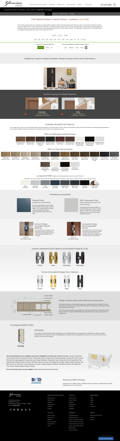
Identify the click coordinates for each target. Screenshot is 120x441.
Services (50, 408)
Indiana (40, 369)
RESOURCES (71, 4)
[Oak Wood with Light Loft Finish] (5, 154)
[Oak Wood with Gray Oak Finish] (114, 154)
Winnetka (32, 366)
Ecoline (55, 14)
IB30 (71, 39)
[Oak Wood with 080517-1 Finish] (25, 154)
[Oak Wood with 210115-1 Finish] (55, 154)
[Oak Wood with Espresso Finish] (104, 154)
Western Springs (19, 366)
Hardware (71, 408)
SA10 (35, 39)
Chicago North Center (72, 358)
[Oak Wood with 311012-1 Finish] (45, 154)
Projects (60, 4)
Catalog (52, 4)
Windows (50, 402)
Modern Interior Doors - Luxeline (60, 19)
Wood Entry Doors (73, 417)
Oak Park (68, 364)
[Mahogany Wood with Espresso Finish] (50, 139)
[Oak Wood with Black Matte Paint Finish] (65, 164)
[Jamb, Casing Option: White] (78, 103)
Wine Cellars (72, 428)
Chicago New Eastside (60, 358)
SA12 (43, 39)
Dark (77, 47)
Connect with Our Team (106, 438)
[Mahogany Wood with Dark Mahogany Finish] (60, 139)
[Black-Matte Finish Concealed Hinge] (80, 258)
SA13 (47, 39)
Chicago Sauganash (18, 360)
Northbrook (56, 364)
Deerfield (17, 362)
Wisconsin (50, 369)
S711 (55, 39)
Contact (92, 419)
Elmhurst (23, 362)
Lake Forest (12, 364)
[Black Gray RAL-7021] (75, 182)
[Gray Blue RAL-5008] (55, 182)
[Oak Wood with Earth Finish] (75, 154)
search (114, 4)
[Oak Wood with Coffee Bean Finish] (94, 154)
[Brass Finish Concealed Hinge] (53, 258)
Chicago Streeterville (41, 360)
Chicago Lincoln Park (26, 358)
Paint (82, 47)
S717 (67, 39)
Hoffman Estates (69, 362)
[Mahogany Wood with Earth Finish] (20, 139)
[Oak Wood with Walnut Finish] (84, 154)
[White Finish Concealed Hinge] (66, 281)
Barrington (66, 356)
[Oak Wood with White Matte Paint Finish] (55, 164)
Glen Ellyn (34, 362)
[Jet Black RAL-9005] (84, 182)
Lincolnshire (37, 364)
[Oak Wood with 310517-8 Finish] (35, 154)
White (47, 47)
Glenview (45, 362)
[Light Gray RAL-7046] (45, 182)
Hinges (66, 35)
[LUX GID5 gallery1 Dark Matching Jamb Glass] (60, 78)
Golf (50, 362)
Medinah (43, 364)
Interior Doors (11, 10)
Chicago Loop (49, 358)
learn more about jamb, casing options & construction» (42, 114)
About (80, 4)
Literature (92, 406)
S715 (59, 39)
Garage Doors (51, 404)
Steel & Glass (63, 14)
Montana (44, 369)
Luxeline (48, 14)
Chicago (71, 356)
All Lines (83, 39)
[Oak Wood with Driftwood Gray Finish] (45, 164)
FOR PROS (88, 4)
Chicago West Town (64, 360)
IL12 (78, 39)
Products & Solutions (38, 4)
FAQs (91, 398)
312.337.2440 (106, 4)
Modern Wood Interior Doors (76, 423)
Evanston (28, 362)
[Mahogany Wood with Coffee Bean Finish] (40, 139)
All (51, 47)
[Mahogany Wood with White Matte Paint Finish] (79, 139)
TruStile (71, 14)
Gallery (92, 400)
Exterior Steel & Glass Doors (76, 421)
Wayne (12, 366)
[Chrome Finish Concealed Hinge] (39, 258)
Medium (71, 47)
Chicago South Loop (30, 360)
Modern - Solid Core (27, 10)
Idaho (36, 369)
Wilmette (26, 366)
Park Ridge (74, 364)
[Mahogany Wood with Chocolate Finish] (70, 139)
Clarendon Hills (10, 362)
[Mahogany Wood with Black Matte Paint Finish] (89, 139)
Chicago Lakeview (15, 358)
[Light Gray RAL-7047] (35, 182)
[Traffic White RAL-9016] (25, 182)
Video (91, 402)
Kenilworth (77, 362)
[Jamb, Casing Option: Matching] (41, 103)
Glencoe (40, 362)
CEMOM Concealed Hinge (25, 238)
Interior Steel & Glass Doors (76, 425)
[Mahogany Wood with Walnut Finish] (30, 139)
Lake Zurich (19, 364)
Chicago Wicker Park (76, 360)
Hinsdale (62, 362)
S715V (63, 39)
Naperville (49, 364)
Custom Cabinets (52, 421)
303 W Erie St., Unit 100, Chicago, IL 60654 (19, 403)
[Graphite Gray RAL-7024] (65, 182)
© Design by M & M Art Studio (106, 436)
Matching (41, 47)
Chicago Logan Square (39, 358)
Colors (60, 35)
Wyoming (55, 369)
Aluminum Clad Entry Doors (76, 419)
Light (65, 47)
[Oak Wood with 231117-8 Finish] (15, 154)
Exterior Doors (51, 398)
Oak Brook (62, 364)
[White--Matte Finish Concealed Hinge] (66, 258)
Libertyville (31, 364)
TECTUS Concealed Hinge (73, 238)
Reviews (92, 417)
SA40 (51, 39)
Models (54, 35)
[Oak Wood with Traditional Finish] (65, 154)
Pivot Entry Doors (73, 415)
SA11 (39, 39)
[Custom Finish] (94, 182)
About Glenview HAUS (96, 415)
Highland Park (55, 362)
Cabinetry (50, 406)
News (91, 404)
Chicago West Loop (53, 360)
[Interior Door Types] (20, 348)
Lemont (25, 364)
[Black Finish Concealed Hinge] (80, 281)
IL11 (75, 39)
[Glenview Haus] (10, 409)
